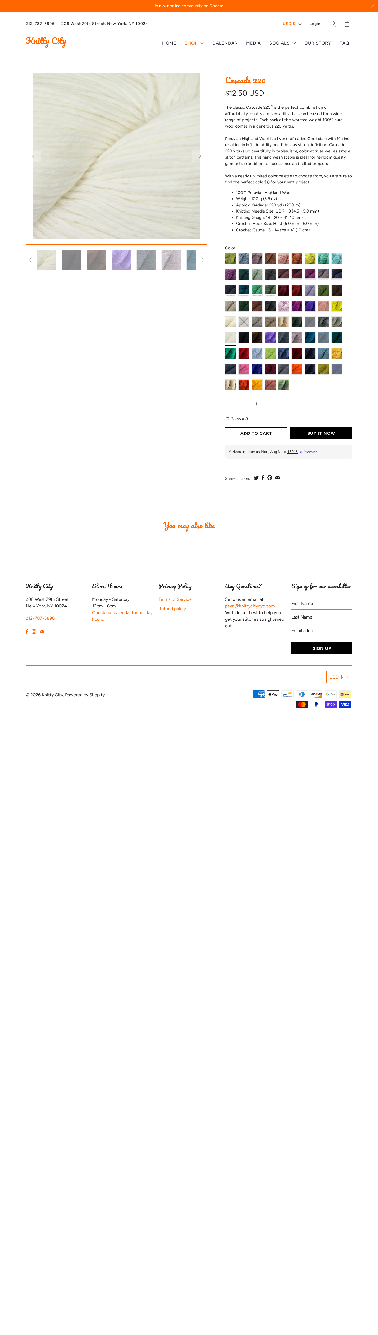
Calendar (225, 43)
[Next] (198, 156)
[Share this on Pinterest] (269, 477)
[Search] (333, 23)
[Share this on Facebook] (263, 477)
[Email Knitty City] (42, 631)
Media (253, 43)
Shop (192, 43)
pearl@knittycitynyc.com (250, 606)
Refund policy (172, 608)
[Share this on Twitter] (256, 477)
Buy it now (321, 433)
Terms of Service (175, 599)
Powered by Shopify (85, 694)
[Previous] (35, 156)
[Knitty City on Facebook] (27, 631)
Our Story (317, 43)
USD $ (289, 23)
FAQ (344, 43)
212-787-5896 (40, 23)
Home (169, 43)
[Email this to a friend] (278, 477)
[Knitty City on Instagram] (34, 631)
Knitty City (46, 40)
